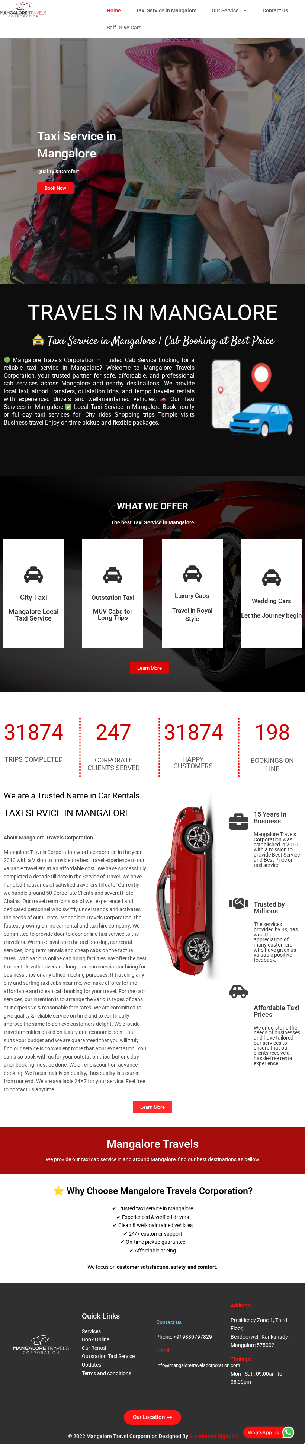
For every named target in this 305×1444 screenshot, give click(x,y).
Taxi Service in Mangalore (166, 10)
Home (114, 10)
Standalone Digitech (213, 1436)
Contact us (275, 10)
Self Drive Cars (124, 28)
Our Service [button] (225, 10)
